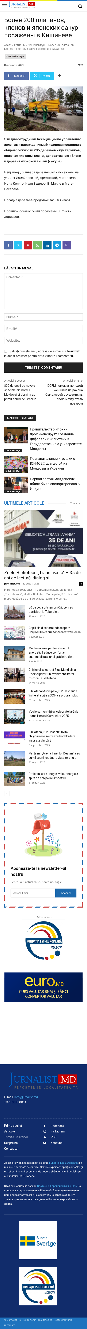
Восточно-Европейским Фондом (57, 1185)
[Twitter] (18, 245)
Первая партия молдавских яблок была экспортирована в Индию (55, 484)
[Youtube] (45, 1143)
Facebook (57, 1126)
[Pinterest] (28, 245)
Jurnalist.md (12, 583)
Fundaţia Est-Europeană (63, 1162)
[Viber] (67, 245)
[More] (59, 76)
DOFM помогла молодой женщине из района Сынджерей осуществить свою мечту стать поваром (64, 394)
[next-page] (13, 793)
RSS (54, 1137)
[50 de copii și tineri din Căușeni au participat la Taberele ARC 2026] (14, 612)
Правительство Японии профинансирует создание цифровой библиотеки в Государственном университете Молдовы (56, 439)
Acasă (7, 45)
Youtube (57, 1143)
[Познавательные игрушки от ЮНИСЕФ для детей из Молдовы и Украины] (16, 464)
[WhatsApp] (37, 245)
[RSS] (45, 1137)
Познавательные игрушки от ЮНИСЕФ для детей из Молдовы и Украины (53, 463)
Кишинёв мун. (37, 45)
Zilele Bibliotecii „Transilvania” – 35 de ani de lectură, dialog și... (42, 575)
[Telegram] (57, 245)
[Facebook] (8, 245)
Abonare (66, 892)
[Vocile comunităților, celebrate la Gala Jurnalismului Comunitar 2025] (14, 716)
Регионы (19, 45)
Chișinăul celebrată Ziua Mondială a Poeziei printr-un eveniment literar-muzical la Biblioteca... (52, 674)
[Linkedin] (47, 245)
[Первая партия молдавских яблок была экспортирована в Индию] (16, 485)
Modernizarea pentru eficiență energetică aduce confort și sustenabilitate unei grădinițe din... (51, 652)
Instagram (58, 1131)
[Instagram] (45, 1132)
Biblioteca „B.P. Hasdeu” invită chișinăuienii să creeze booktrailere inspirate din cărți (52, 736)
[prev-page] (7, 793)
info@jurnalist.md (26, 1097)
